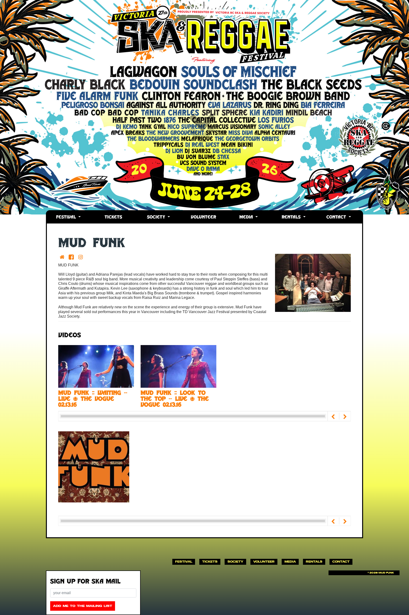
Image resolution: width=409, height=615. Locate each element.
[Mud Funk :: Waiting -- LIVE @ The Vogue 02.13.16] (96, 366)
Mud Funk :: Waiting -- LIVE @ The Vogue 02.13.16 (92, 399)
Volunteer (203, 217)
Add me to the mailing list (82, 606)
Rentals (292, 217)
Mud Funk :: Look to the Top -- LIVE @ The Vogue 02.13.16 (175, 399)
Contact (336, 217)
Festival (66, 217)
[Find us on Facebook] (72, 257)
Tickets (113, 217)
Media (246, 217)
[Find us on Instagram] (81, 257)
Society (157, 217)
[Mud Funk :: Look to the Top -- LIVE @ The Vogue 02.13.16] (178, 366)
